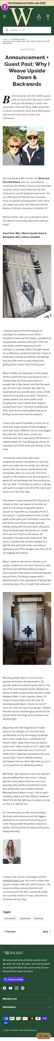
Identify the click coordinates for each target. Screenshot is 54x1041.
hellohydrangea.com (13, 880)
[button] (48, 16)
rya (7, 565)
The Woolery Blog (18, 39)
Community (10, 918)
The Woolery (14, 1030)
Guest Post (25, 918)
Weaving (38, 918)
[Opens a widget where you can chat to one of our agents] (43, 1036)
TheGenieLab (31, 1030)
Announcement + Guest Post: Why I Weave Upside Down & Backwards (26, 42)
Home (5, 39)
